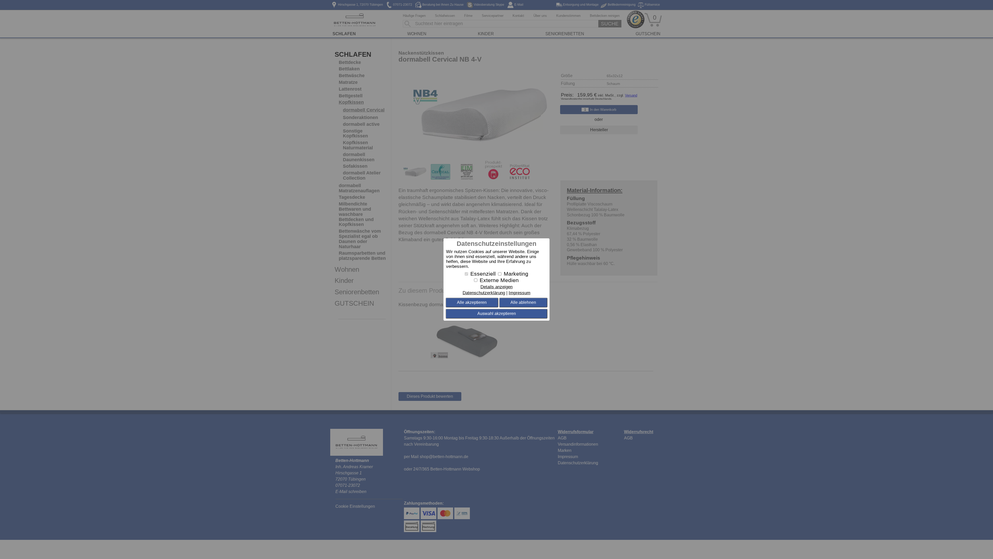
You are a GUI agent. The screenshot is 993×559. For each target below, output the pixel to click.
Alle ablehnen (523, 302)
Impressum (519, 292)
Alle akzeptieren (472, 302)
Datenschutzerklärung (484, 292)
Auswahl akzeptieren (496, 313)
